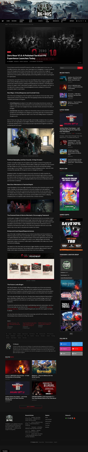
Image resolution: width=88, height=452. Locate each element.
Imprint (72, 21)
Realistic (32, 335)
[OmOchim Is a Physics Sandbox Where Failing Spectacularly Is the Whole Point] (63, 151)
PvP (28, 335)
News (61, 125)
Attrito (14, 333)
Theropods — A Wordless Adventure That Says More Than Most (74, 95)
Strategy (53, 335)
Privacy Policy (41, 442)
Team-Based (13, 337)
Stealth (48, 335)
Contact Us (63, 21)
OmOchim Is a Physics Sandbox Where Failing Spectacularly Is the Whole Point (74, 152)
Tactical (7, 337)
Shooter (37, 335)
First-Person (32, 333)
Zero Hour (25, 337)
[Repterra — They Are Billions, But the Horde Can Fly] (44, 367)
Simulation (43, 335)
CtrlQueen (10, 61)
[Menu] (3, 21)
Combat (19, 333)
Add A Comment (31, 406)
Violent (19, 337)
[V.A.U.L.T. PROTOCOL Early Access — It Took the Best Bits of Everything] (17, 367)
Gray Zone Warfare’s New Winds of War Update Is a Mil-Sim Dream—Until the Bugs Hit (29, 324)
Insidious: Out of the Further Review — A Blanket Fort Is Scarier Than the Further (75, 79)
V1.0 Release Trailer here (33, 307)
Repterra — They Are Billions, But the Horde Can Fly (42, 376)
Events (40, 21)
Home (8, 21)
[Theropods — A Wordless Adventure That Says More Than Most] (63, 95)
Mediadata (56, 21)
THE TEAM (47, 21)
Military (7, 335)
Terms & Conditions (49, 442)
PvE (25, 335)
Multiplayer (13, 335)
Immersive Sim (42, 333)
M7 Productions (50, 333)
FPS (37, 333)
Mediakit (47, 427)
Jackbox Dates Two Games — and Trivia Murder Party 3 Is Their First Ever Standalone (16, 398)
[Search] (85, 21)
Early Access (25, 333)
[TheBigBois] (44, 9)
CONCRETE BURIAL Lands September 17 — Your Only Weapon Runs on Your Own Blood (44, 397)
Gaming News (22, 21)
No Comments (33, 61)
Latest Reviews (48, 419)
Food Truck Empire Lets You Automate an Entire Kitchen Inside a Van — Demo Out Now (75, 161)
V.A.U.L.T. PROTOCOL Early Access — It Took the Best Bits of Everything (17, 376)
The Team (47, 425)
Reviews (14, 21)
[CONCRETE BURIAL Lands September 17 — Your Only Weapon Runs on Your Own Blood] (44, 388)
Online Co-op (20, 335)
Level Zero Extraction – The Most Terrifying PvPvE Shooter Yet (13, 324)
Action (10, 333)
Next (71, 333)
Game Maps (30, 21)
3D (6, 333)
